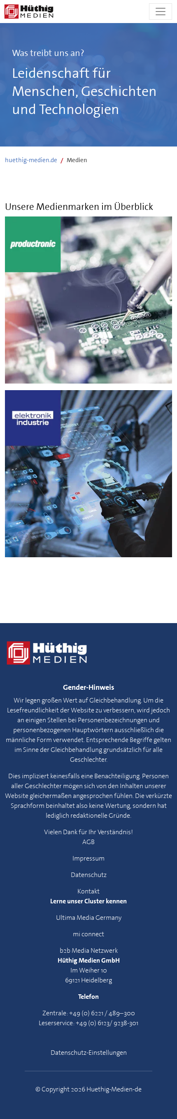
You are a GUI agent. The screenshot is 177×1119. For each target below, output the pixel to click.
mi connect (88, 934)
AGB (88, 842)
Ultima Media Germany (88, 917)
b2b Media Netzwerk (89, 950)
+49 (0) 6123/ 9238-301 (107, 1023)
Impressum (88, 858)
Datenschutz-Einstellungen (89, 1052)
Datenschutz (89, 874)
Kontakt (88, 891)
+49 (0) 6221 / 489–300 (102, 1013)
